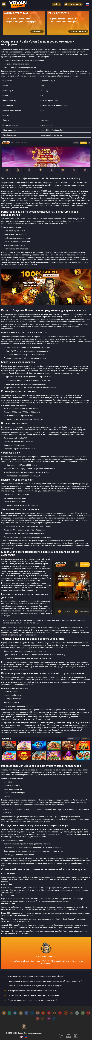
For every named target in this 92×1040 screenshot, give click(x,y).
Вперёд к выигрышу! (46, 958)
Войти (56, 4)
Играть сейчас (82, 31)
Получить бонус (37, 31)
